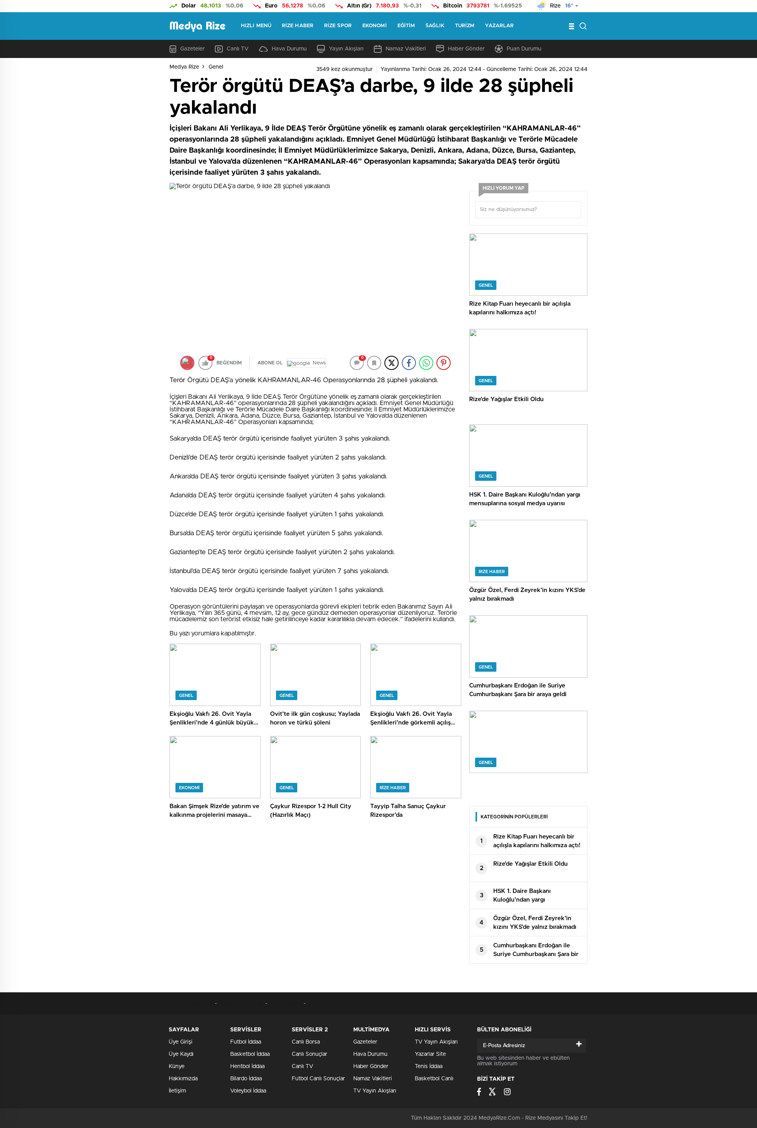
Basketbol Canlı (434, 1078)
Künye (177, 1066)
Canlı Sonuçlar (309, 1054)
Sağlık (434, 25)
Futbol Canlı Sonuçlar (318, 1078)
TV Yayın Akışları (374, 1091)
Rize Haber (297, 25)
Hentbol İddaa (247, 1066)
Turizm (465, 25)
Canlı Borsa (306, 1042)
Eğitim (406, 25)
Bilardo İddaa (246, 1078)
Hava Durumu (289, 49)
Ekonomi (374, 25)
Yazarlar (499, 25)
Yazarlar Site (430, 1054)
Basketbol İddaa (250, 1054)
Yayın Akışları (346, 49)
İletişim (177, 1091)
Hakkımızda (183, 1078)
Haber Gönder (466, 49)
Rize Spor (338, 25)
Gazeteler (192, 49)
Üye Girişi (180, 1042)
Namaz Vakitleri (406, 49)
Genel (216, 67)
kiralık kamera (285, 1003)
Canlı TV (238, 49)
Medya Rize (184, 67)
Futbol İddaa (245, 1042)
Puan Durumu (524, 49)
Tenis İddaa (428, 1066)
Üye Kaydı (181, 1054)
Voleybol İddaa (248, 1091)
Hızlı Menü (256, 25)
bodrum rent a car (192, 1003)
